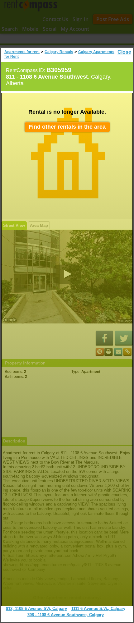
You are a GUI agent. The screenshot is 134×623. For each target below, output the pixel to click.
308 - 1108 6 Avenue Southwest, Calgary (65, 614)
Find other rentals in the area (67, 127)
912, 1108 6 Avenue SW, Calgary (36, 608)
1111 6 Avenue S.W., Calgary (98, 608)
